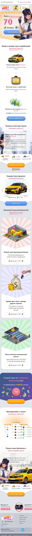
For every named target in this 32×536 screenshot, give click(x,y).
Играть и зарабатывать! (16, 118)
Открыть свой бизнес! (16, 401)
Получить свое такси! (16, 165)
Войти (21, 2)
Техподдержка (4, 524)
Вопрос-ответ (22, 521)
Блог (2, 526)
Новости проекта (23, 517)
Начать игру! (16, 203)
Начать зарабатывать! (14, 32)
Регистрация (27, 2)
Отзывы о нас (22, 519)
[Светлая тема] (6, 522)
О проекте (21, 515)
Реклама (21, 523)
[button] (3, 190)
